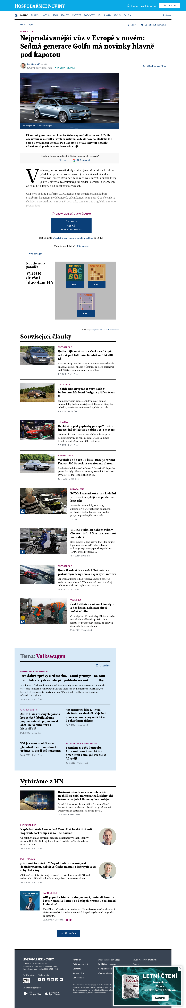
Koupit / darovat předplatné (145, 960)
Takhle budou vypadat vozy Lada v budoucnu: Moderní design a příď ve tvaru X (86, 392)
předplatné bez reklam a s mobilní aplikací (73, 238)
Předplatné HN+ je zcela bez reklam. (104, 330)
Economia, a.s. (41, 964)
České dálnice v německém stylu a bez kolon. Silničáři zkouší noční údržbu (92, 608)
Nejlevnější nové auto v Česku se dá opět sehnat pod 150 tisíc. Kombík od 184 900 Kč (85, 355)
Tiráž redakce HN (80, 964)
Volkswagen (47, 126)
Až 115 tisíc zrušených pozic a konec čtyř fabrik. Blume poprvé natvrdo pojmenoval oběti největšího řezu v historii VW (40, 721)
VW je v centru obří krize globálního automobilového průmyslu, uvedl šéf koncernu (40, 747)
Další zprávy (68, 933)
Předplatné (170, 5)
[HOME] (16, 15)
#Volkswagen (35, 253)
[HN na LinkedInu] (52, 979)
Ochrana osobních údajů (109, 960)
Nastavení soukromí (107, 969)
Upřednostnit (83, 160)
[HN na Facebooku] (43, 979)
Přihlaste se (82, 246)
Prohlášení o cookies (107, 964)
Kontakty (77, 960)
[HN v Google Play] (32, 993)
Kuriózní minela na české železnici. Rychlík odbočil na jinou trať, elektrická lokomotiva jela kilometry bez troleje (85, 796)
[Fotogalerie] (22, 511)
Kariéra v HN (78, 973)
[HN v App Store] (52, 993)
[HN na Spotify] (56, 979)
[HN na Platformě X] (39, 979)
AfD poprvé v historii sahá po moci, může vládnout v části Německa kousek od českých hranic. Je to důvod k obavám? (79, 901)
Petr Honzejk (27, 859)
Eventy (136, 964)
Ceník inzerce (78, 978)
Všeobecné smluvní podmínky (111, 973)
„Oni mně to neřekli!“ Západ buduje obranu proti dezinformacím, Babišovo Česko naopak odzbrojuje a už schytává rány (58, 867)
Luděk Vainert (28, 825)
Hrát (75, 284)
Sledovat (63, 160)
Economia (77, 969)
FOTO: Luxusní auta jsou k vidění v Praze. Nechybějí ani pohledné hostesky (93, 497)
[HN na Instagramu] (48, 979)
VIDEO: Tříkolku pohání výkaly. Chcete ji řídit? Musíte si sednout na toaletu (93, 533)
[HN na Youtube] (61, 979)
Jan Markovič (33, 64)
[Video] (22, 552)
